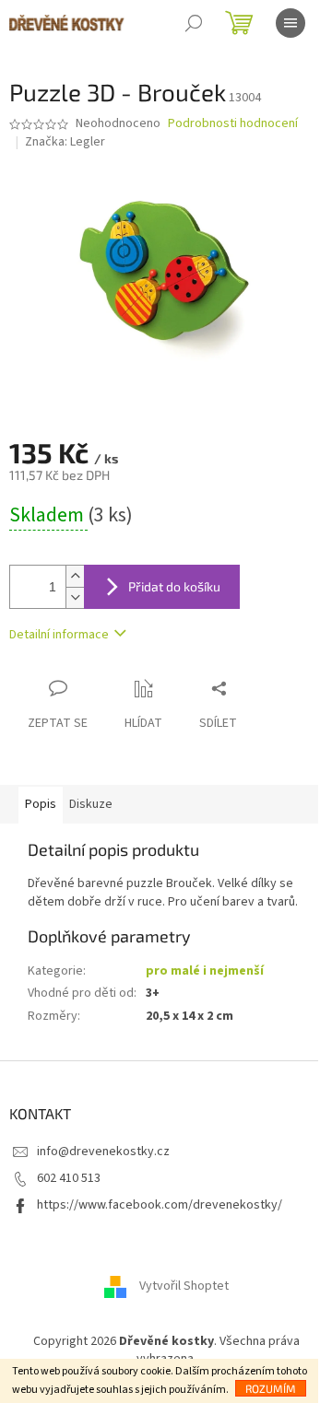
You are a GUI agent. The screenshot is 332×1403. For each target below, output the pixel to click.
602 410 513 (69, 1178)
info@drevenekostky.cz (103, 1151)
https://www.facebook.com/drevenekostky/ (159, 1205)
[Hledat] (193, 23)
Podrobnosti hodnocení (233, 124)
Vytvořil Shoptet (184, 1286)
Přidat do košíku (174, 586)
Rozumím (270, 1388)
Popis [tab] (40, 804)
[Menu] (290, 23)
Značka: (65, 142)
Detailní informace (59, 635)
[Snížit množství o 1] (74, 597)
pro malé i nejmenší (205, 971)
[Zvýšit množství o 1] (74, 576)
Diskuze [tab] (91, 804)
